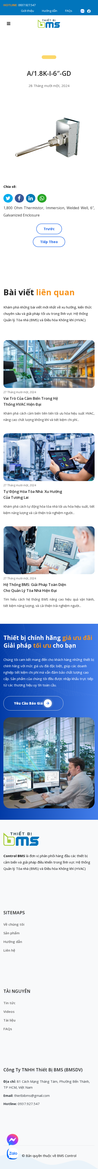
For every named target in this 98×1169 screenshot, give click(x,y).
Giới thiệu (27, 11)
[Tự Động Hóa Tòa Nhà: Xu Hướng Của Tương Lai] (49, 457)
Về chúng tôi (13, 924)
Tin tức (9, 1003)
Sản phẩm (11, 933)
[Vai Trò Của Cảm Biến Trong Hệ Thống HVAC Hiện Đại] (49, 364)
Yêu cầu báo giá (29, 703)
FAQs (68, 11)
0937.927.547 (27, 5)
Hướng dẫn (49, 11)
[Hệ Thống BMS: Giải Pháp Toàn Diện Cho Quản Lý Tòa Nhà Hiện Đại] (49, 550)
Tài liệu (9, 1020)
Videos (9, 1011)
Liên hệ (9, 950)
